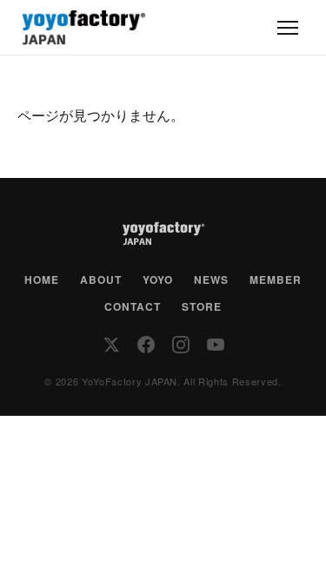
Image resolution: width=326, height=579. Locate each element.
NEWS (211, 279)
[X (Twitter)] (111, 344)
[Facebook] (146, 344)
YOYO (158, 279)
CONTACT (132, 306)
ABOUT (101, 279)
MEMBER (275, 279)
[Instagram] (181, 344)
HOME (41, 279)
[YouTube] (215, 344)
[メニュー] (287, 28)
